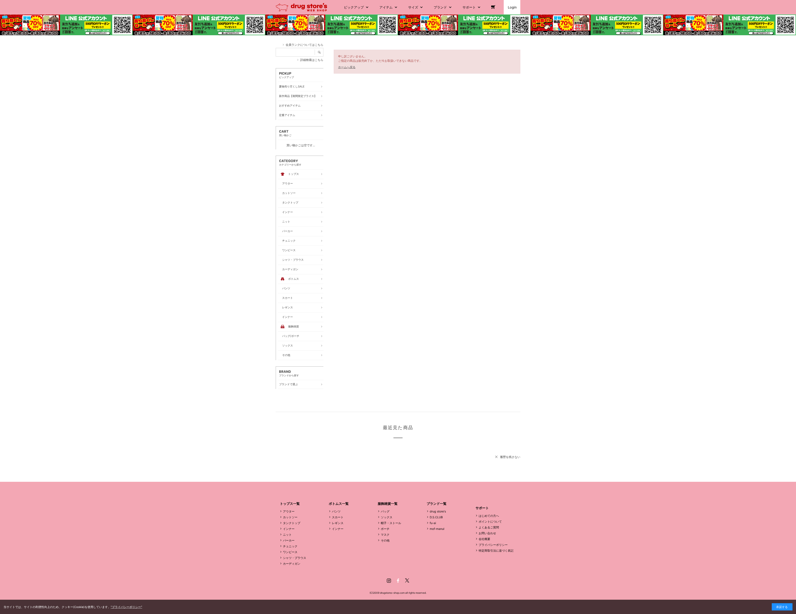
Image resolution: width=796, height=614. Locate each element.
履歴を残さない (510, 457)
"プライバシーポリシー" (126, 607)
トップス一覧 (290, 503)
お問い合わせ (487, 533)
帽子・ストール (391, 523)
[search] (320, 52)
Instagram (389, 581)
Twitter (407, 581)
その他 (385, 540)
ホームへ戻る (347, 67)
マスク (385, 534)
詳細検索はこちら (311, 60)
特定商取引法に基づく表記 (496, 550)
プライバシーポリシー (493, 544)
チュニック (290, 546)
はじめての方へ (489, 515)
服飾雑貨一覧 (388, 503)
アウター (289, 511)
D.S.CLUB (436, 517)
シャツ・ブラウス (294, 558)
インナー (289, 528)
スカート (337, 517)
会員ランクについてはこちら (304, 44)
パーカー (289, 540)
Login (512, 7)
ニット (287, 534)
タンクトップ (291, 523)
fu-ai (433, 523)
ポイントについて (490, 521)
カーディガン (291, 563)
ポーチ (385, 528)
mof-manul (437, 528)
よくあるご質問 (489, 527)
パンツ (336, 511)
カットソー (290, 517)
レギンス (337, 523)
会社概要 (484, 539)
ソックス (386, 517)
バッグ (385, 511)
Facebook (398, 581)
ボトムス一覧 (339, 503)
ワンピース (290, 552)
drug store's (438, 511)
